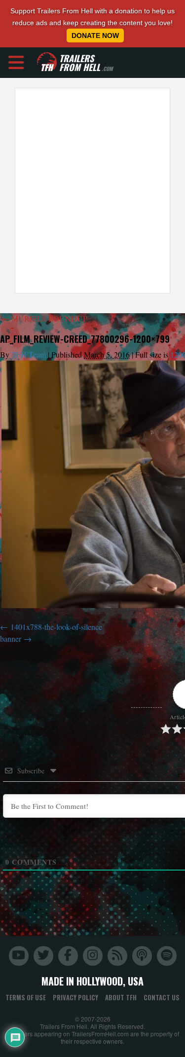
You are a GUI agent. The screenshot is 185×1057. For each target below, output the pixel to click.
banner (10, 638)
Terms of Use (25, 997)
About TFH (121, 997)
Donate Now (95, 35)
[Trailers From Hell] (47, 62)
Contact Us (162, 997)
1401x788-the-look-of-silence (56, 626)
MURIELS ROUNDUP (44, 318)
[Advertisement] (92, 190)
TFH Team (28, 354)
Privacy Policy (75, 997)
